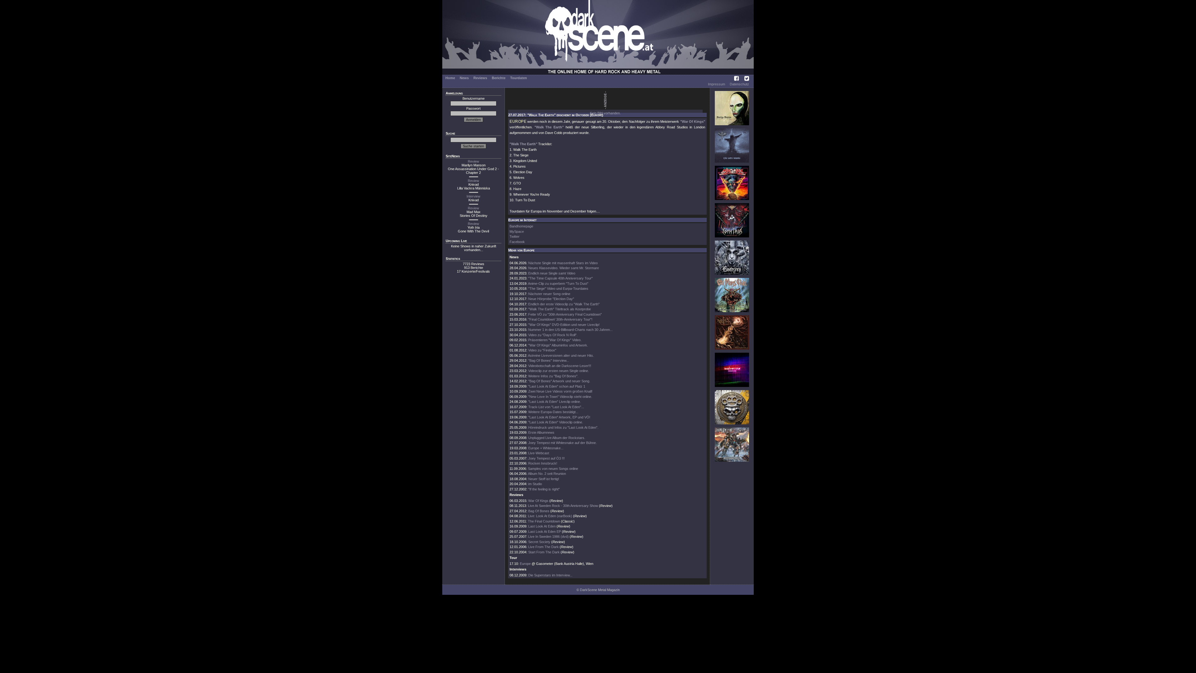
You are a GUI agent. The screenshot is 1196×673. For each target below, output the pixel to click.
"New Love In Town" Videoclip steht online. (560, 397)
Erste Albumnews (541, 432)
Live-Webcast (538, 453)
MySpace (517, 231)
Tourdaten (518, 78)
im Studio (535, 484)
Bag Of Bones (538, 511)
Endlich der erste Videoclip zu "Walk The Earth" (564, 304)
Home (450, 78)
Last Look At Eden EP (544, 531)
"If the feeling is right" (544, 489)
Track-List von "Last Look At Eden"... (556, 407)
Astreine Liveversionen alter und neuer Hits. (561, 355)
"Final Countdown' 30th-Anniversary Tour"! (560, 319)
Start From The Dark (544, 552)
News (464, 78)
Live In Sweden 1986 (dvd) (548, 536)
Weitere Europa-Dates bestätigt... (553, 412)
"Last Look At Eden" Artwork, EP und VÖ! (559, 417)
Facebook (517, 242)
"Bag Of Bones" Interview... (548, 360)
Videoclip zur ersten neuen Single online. (558, 371)
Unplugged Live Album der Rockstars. (556, 438)
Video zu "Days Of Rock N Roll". (552, 335)
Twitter (515, 236)
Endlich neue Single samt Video (551, 273)
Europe (525, 564)
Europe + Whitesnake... (545, 448)
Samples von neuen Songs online (553, 468)
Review (473, 161)
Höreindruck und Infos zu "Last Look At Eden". (563, 427)
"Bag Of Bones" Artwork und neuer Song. (559, 381)
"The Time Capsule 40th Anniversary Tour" (560, 278)
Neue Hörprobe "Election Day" (551, 299)
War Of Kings (538, 501)
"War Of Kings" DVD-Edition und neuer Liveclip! (564, 325)
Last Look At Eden (542, 526)
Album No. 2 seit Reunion (547, 473)
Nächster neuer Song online (549, 294)
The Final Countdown (544, 521)
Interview (473, 196)
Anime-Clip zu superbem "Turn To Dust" (558, 283)
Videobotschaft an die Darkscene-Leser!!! (559, 366)
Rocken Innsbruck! (542, 463)
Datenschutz (739, 84)
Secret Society (539, 542)
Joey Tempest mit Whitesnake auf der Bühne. (562, 443)
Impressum (716, 84)
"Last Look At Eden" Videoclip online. (555, 422)
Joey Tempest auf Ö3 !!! (546, 458)
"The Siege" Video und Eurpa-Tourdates (558, 288)
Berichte (498, 78)
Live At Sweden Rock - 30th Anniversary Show (563, 506)
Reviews (480, 78)
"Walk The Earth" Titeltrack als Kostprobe (559, 309)
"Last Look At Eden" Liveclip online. (554, 401)
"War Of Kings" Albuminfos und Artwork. (558, 345)
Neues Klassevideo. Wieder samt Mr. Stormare (563, 268)
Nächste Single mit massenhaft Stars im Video (563, 263)
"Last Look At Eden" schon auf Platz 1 (556, 386)
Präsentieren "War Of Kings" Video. (554, 340)
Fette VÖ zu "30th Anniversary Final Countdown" (565, 314)
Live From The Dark (543, 547)
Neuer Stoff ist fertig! (543, 479)
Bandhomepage (521, 226)
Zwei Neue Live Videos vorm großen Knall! (560, 391)
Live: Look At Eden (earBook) (550, 516)
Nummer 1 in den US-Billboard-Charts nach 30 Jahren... (570, 330)
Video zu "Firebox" (542, 350)
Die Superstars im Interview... (550, 575)
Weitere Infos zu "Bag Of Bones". (553, 376)
